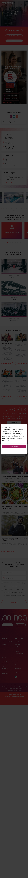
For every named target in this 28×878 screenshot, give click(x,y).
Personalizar (13, 450)
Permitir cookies (14, 446)
